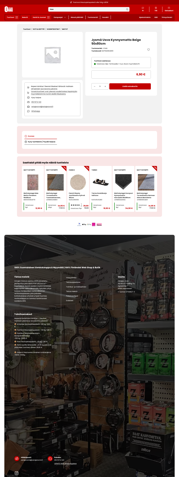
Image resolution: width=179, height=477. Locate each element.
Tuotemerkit (93, 17)
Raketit (25, 17)
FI (143, 10)
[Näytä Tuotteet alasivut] (17, 17)
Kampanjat (58, 17)
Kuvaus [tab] (31, 136)
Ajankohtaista (144, 17)
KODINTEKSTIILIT (53, 29)
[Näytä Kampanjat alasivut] (65, 17)
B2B (156, 17)
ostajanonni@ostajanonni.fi (32, 458)
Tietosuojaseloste (73, 282)
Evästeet (69, 300)
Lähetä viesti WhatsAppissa (65, 463)
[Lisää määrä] (105, 86)
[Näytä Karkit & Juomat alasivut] (49, 17)
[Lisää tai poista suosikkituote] (148, 49)
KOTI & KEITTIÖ (39, 29)
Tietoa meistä (71, 291)
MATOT (65, 29)
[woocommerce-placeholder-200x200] (52, 54)
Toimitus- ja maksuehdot (76, 287)
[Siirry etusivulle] (8, 9)
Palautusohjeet (72, 296)
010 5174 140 (59, 458)
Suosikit (105, 17)
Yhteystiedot (167, 17)
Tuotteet (10, 17)
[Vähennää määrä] (94, 86)
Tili (156, 10)
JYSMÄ (105, 48)
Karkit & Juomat (39, 17)
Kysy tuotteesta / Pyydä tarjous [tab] (41, 142)
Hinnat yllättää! (77, 17)
